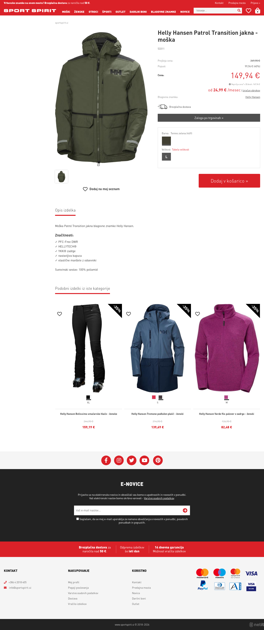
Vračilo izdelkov (77, 603)
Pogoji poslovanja (78, 587)
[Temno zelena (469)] (166, 140)
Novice (185, 11)
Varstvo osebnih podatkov (159, 498)
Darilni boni (138, 11)
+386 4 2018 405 (17, 582)
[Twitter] (131, 460)
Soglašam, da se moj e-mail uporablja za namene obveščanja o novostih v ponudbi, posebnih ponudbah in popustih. (133, 520)
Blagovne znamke (163, 11)
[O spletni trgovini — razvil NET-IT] (256, 624)
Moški (66, 11)
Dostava (72, 598)
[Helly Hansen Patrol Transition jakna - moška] (101, 99)
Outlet (120, 11)
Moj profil (73, 582)
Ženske (79, 11)
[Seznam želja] (248, 11)
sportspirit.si (61, 22)
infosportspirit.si (20, 587)
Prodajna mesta (237, 2)
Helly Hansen (252, 97)
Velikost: (175, 149)
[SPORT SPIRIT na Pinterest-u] (158, 460)
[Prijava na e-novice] (185, 510)
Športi (106, 11)
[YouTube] (144, 460)
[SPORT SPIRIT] (30, 10)
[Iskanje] (239, 11)
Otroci (93, 11)
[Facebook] (106, 460)
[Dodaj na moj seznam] (59, 314)
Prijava (255, 2)
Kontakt (219, 2)
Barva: (177, 133)
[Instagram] (119, 460)
